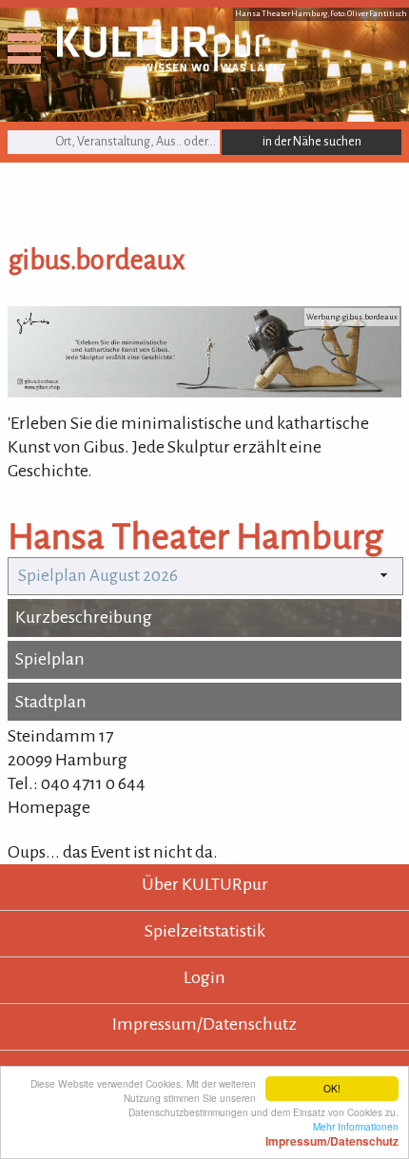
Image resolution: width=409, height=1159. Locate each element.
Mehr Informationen (332, 1133)
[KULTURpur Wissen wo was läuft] (171, 65)
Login (204, 977)
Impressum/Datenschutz (204, 1023)
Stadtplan (51, 701)
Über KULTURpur (205, 884)
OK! (332, 1088)
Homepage (49, 807)
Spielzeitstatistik (205, 930)
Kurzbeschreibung (83, 617)
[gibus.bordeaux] (204, 391)
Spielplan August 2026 (98, 576)
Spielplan (50, 658)
